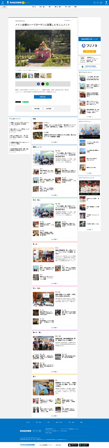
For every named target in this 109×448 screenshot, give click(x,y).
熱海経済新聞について (51, 428)
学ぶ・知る (68, 6)
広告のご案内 (49, 432)
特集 (75, 6)
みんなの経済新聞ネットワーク (27, 445)
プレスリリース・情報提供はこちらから (70, 428)
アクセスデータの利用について (52, 430)
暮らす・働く (58, 6)
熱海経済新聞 (14, 2)
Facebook (94, 2)
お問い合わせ (64, 430)
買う (50, 6)
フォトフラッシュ (20, 20)
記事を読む (43, 97)
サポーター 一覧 (89, 51)
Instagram (101, 2)
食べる (34, 6)
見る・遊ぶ (42, 6)
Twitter (98, 2)
